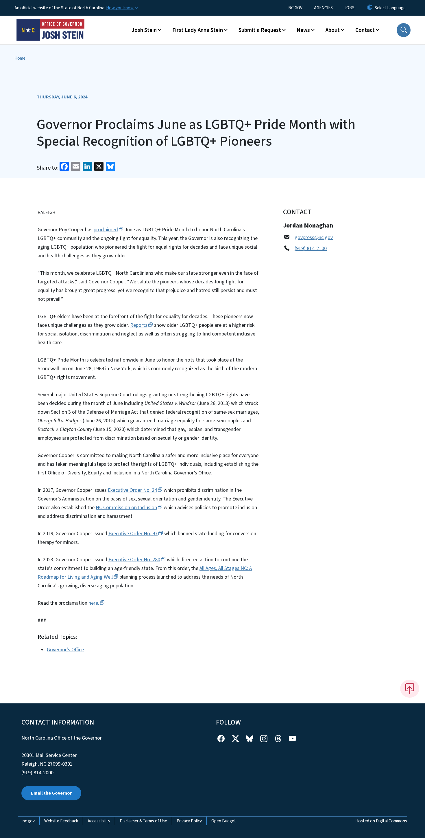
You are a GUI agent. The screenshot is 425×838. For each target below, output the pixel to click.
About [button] (333, 30)
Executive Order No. (132, 490)
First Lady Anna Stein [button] (197, 30)
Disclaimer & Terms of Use (143, 821)
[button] (404, 30)
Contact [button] (365, 30)
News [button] (303, 30)
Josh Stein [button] (144, 30)
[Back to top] (409, 689)
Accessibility (99, 821)
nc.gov (29, 821)
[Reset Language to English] (369, 7)
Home (19, 58)
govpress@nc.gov (314, 237)
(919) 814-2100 (311, 248)
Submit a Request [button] (260, 30)
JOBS (349, 8)
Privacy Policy (189, 821)
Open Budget (223, 821)
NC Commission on (126, 507)
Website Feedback (61, 821)
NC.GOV (295, 8)
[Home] (50, 23)
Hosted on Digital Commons (381, 821)
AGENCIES (323, 8)
